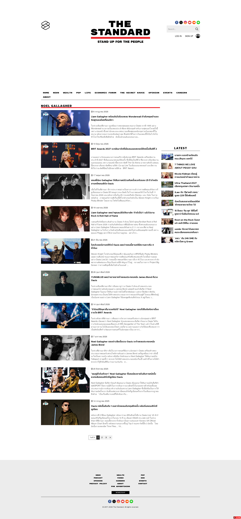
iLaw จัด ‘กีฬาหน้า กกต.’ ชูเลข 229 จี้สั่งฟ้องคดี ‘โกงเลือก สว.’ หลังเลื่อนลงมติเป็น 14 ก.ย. (186, 194)
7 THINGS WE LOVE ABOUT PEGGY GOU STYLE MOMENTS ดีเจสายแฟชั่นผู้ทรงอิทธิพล (186, 166)
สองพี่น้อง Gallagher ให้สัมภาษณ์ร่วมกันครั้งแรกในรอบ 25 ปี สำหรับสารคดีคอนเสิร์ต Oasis (124, 182)
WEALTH (67, 93)
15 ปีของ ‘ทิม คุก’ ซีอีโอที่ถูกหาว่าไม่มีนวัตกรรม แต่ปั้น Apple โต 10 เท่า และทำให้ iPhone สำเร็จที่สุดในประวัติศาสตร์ (187, 212)
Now (143, 478)
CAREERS (181, 93)
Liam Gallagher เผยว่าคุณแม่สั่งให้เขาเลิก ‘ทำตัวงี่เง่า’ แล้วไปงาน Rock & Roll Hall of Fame (123, 214)
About (120, 483)
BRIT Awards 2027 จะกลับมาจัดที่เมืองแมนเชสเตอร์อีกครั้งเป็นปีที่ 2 (124, 149)
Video (120, 478)
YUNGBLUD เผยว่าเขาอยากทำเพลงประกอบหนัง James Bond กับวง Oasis (124, 278)
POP (78, 93)
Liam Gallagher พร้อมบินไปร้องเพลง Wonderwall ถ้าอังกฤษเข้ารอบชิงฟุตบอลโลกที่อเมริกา (125, 118)
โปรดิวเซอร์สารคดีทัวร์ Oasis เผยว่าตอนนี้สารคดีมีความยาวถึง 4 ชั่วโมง (122, 246)
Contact (142, 483)
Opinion (98, 481)
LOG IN (178, 36)
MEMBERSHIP (120, 492)
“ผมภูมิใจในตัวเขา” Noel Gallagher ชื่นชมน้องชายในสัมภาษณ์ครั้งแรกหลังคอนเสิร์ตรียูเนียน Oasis (123, 375)
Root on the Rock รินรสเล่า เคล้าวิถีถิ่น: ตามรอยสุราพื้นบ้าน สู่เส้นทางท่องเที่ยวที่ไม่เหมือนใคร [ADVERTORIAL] (187, 221)
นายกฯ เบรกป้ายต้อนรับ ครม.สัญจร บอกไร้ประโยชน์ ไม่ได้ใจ (186, 157)
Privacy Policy (98, 483)
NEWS (56, 93)
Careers (120, 481)
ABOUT (47, 97)
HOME (46, 93)
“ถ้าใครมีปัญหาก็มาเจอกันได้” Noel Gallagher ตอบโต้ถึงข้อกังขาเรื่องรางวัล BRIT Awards (125, 311)
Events (143, 481)
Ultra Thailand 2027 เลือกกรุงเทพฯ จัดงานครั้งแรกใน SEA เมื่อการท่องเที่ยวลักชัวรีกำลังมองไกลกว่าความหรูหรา (187, 184)
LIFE (88, 93)
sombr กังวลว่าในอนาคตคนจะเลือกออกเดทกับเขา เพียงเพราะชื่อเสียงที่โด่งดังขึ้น (187, 230)
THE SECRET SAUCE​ (132, 93)
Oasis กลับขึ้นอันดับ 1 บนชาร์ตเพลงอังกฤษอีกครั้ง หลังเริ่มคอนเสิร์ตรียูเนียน (124, 407)
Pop (143, 475)
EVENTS (167, 93)
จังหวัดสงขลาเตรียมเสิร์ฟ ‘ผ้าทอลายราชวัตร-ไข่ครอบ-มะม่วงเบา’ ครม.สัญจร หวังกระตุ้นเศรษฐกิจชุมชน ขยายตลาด (187, 203)
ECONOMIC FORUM (105, 93)
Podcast (98, 478)
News (98, 475)
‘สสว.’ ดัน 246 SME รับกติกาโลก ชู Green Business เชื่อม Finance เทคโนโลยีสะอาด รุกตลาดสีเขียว (187, 240)
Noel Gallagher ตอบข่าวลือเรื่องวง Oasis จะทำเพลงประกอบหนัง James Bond (123, 343)
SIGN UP (189, 36)
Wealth (120, 475)
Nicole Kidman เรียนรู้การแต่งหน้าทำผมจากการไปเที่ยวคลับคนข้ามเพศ (187, 175)
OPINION (154, 93)
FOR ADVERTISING (120, 486)
